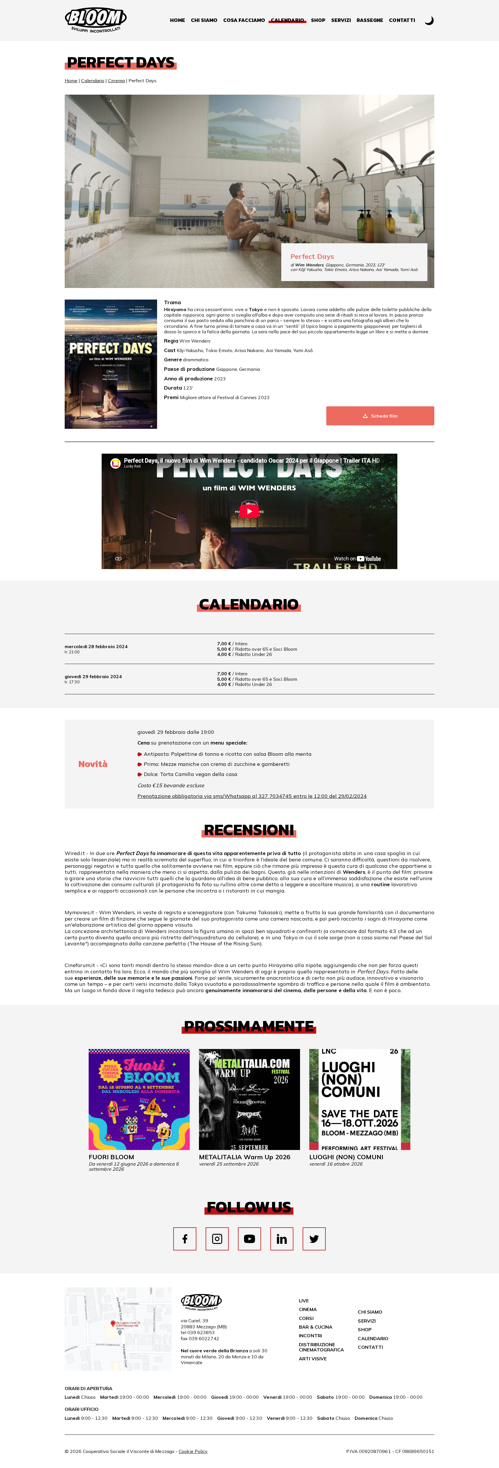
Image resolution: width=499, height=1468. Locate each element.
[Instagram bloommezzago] (217, 1238)
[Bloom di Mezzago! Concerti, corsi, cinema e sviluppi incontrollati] (96, 20)
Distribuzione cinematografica (321, 1347)
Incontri (310, 1335)
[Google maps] (118, 1369)
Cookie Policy (193, 1451)
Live (304, 1301)
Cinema (116, 80)
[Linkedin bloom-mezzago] (281, 1238)
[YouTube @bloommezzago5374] (249, 1238)
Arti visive (313, 1359)
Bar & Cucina (315, 1327)
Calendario (92, 80)
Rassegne (370, 20)
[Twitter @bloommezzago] (314, 1238)
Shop (318, 20)
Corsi (306, 1318)
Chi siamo (204, 20)
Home (177, 20)
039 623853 (201, 1332)
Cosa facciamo (244, 20)
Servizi (341, 20)
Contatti (402, 20)
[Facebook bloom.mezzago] (184, 1238)
